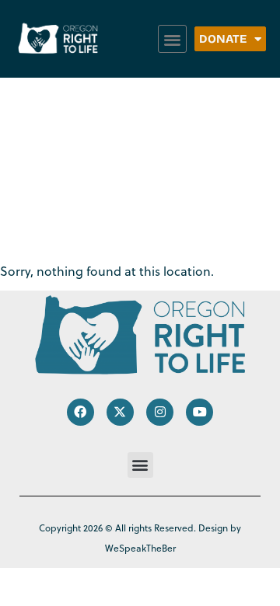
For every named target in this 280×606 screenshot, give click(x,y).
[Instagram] (159, 412)
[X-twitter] (120, 412)
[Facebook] (80, 412)
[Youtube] (199, 412)
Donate (223, 39)
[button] (172, 39)
